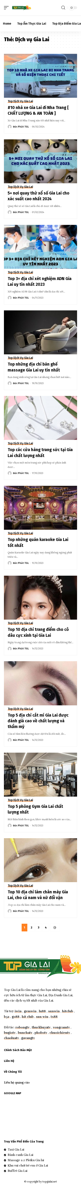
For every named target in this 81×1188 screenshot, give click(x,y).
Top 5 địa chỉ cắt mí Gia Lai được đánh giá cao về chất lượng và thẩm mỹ (38, 721)
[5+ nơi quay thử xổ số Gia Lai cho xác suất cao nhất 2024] (40, 161)
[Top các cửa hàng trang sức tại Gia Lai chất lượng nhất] (40, 418)
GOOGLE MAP (12, 1093)
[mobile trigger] (7, 8)
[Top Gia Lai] (22, 8)
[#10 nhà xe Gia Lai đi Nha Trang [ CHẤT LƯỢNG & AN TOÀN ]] (40, 76)
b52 (6, 1017)
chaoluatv (11, 1038)
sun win (42, 1017)
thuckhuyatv (41, 1027)
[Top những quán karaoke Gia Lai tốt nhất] (40, 508)
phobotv (41, 1033)
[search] (63, 8)
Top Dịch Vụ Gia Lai (20, 101)
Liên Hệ (9, 1061)
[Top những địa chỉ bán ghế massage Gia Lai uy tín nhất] (40, 332)
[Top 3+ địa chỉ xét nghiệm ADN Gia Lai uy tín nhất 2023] (40, 247)
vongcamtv (61, 1027)
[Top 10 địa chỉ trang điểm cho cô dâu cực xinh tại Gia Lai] (40, 598)
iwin (18, 1011)
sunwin (54, 1011)
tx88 (54, 1017)
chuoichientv (60, 1033)
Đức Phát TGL (21, 126)
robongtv (22, 1027)
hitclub (67, 1011)
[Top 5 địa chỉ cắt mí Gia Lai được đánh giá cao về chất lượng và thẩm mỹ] (40, 683)
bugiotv (10, 1033)
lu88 (42, 1011)
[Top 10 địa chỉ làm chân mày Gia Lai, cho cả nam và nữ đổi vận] (40, 860)
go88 (15, 1017)
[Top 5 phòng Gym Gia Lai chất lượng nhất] (40, 775)
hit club (28, 1017)
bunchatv (25, 1033)
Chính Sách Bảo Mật (18, 1050)
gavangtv (28, 1038)
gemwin (30, 1011)
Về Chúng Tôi (13, 1071)
